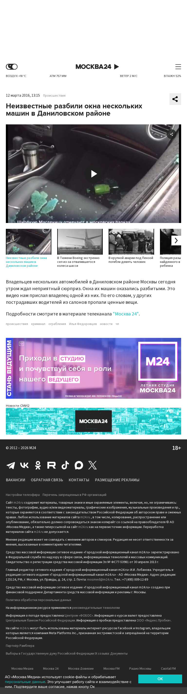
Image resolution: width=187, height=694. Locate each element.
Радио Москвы (140, 668)
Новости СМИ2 (17, 406)
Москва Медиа (22, 668)
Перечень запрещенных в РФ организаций (74, 494)
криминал (38, 324)
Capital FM (168, 668)
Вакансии (15, 480)
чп (117, 324)
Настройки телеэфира (23, 494)
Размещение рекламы (117, 480)
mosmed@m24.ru (100, 579)
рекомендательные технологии (96, 607)
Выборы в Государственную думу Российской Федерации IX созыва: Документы (67, 653)
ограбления (57, 324)
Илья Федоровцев (83, 324)
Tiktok (65, 465)
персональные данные (25, 681)
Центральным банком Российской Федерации (40, 620)
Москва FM (111, 668)
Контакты (79, 480)
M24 (32, 448)
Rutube (51, 465)
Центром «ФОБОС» (79, 615)
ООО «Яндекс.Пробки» (154, 620)
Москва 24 (93, 67)
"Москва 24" (126, 314)
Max (79, 465)
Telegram (11, 465)
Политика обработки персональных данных (38, 600)
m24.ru (18, 502)
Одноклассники (38, 465)
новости (106, 324)
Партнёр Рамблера (20, 645)
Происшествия (54, 95)
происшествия (17, 324)
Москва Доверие (81, 668)
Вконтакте (24, 465)
